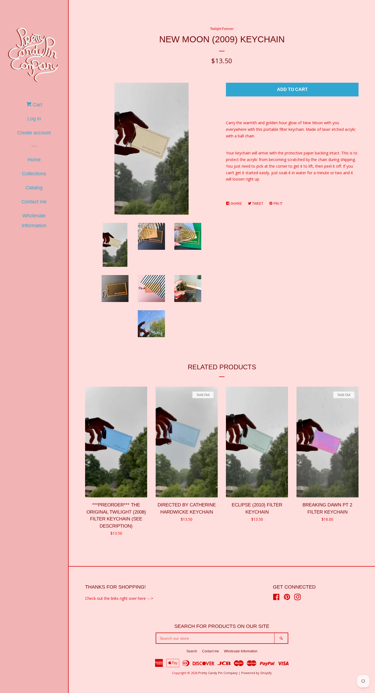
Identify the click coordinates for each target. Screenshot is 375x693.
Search (191, 651)
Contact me (34, 201)
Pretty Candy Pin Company (218, 673)
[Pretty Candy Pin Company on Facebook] (276, 598)
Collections (34, 173)
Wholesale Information (34, 220)
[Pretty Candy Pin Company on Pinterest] (287, 598)
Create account (34, 132)
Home (34, 159)
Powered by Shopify (256, 673)
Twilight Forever (222, 29)
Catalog (34, 187)
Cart (36, 104)
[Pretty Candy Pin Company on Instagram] (297, 598)
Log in (34, 118)
